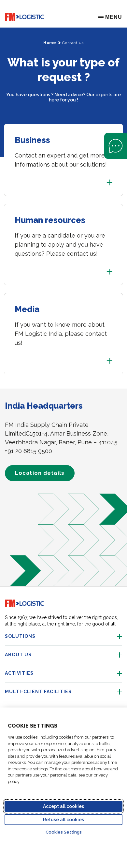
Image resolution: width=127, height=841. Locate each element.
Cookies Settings (64, 832)
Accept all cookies (63, 806)
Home (49, 43)
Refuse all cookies (63, 819)
